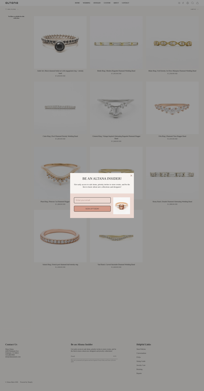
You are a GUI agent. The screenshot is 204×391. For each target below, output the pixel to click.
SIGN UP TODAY (92, 209)
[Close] (131, 175)
